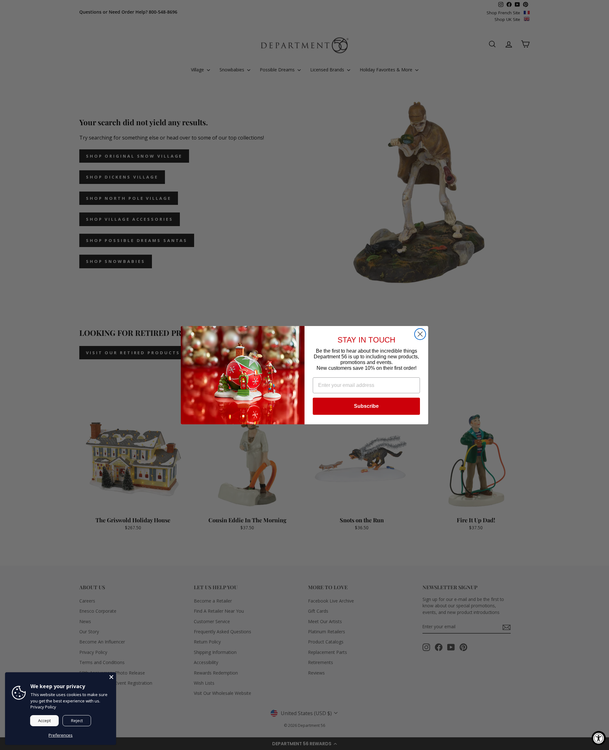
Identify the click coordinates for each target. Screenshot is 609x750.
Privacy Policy (43, 707)
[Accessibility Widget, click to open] (599, 738)
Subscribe (366, 406)
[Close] (111, 677)
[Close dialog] (420, 334)
